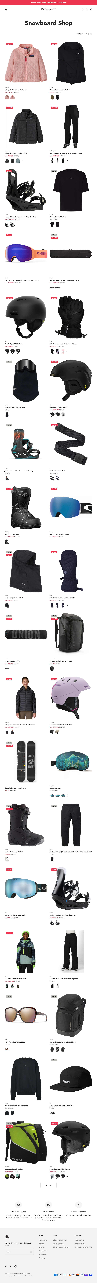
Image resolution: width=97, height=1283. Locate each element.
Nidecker (7, 532)
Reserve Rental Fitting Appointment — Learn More (48, 2)
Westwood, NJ (79, 1240)
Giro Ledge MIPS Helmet (13, 344)
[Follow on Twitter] (10, 1266)
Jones (6, 468)
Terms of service (18, 1276)
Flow (6, 786)
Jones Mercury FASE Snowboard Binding (19, 471)
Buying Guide (43, 1251)
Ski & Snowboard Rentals (61, 1247)
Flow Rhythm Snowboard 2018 (15, 788)
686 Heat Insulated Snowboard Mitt (62, 598)
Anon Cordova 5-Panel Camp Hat (61, 1105)
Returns (41, 1244)
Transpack (7, 1166)
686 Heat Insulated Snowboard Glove (63, 344)
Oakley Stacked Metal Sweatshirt (16, 1105)
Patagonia (7, 87)
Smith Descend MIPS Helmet (60, 1169)
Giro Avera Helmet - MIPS (59, 407)
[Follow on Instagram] (15, 1266)
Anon (6, 405)
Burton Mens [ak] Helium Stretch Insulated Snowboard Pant (71, 852)
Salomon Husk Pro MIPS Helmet (61, 725)
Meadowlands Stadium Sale (83, 1247)
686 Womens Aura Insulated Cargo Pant (64, 979)
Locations (78, 1235)
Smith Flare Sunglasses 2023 (15, 1042)
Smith (6, 278)
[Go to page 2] (54, 1185)
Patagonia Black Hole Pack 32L (61, 661)
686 (51, 341)
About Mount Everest (60, 1240)
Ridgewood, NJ (80, 1244)
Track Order (43, 1240)
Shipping (42, 1247)
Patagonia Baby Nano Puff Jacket (16, 90)
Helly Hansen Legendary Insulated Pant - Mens (66, 153)
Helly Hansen (53, 151)
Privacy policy (8, 1276)
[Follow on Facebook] (6, 1266)
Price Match (43, 1254)
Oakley (51, 87)
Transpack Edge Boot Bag (14, 1169)
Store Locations (58, 1244)
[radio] (7, 97)
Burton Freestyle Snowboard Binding (63, 915)
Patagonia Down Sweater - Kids (16, 153)
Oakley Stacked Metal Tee (59, 217)
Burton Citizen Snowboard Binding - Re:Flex (20, 217)
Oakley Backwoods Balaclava (60, 90)
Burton (6, 214)
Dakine (51, 278)
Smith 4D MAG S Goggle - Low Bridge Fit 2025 (21, 280)
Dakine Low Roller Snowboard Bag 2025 (64, 280)
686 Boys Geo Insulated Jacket (15, 979)
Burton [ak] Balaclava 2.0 (14, 598)
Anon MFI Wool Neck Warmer (15, 407)
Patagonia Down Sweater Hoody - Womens (20, 725)
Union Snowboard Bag (12, 661)
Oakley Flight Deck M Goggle (15, 915)
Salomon (52, 722)
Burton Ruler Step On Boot (14, 852)
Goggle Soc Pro (55, 788)
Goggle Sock (53, 786)
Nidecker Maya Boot (12, 534)
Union (6, 659)
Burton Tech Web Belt (57, 471)
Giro (6, 341)
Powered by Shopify (24, 1273)
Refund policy (29, 1276)
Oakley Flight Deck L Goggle (60, 534)
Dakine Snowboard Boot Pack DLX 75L (63, 1042)
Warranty (42, 1258)
